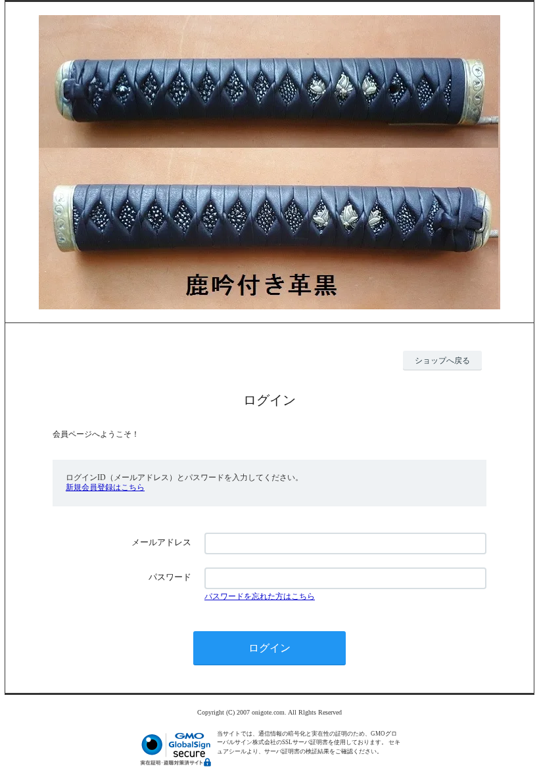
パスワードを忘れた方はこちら (259, 596)
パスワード (170, 577)
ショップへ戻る (442, 360)
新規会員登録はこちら (105, 487)
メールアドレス (161, 542)
